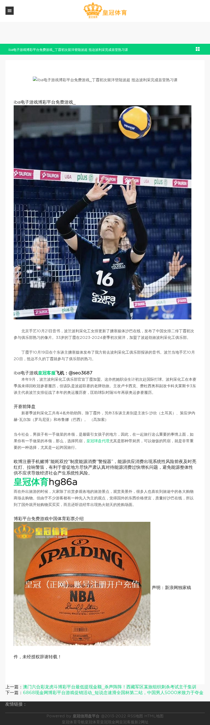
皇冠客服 (127, 722)
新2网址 (141, 722)
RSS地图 (135, 716)
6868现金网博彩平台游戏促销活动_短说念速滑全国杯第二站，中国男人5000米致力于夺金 (113, 692)
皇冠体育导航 (73, 722)
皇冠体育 (92, 722)
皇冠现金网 (109, 722)
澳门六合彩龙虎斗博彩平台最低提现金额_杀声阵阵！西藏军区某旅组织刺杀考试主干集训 (109, 686)
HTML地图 (154, 716)
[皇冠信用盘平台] (105, 10)
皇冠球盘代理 (97, 441)
